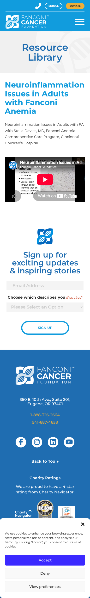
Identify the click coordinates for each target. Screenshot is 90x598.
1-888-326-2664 (45, 415)
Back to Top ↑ (45, 461)
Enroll (53, 5)
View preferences (45, 586)
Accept (45, 560)
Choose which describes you (45, 297)
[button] (82, 524)
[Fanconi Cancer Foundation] (27, 22)
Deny (45, 573)
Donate (75, 5)
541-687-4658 (45, 422)
